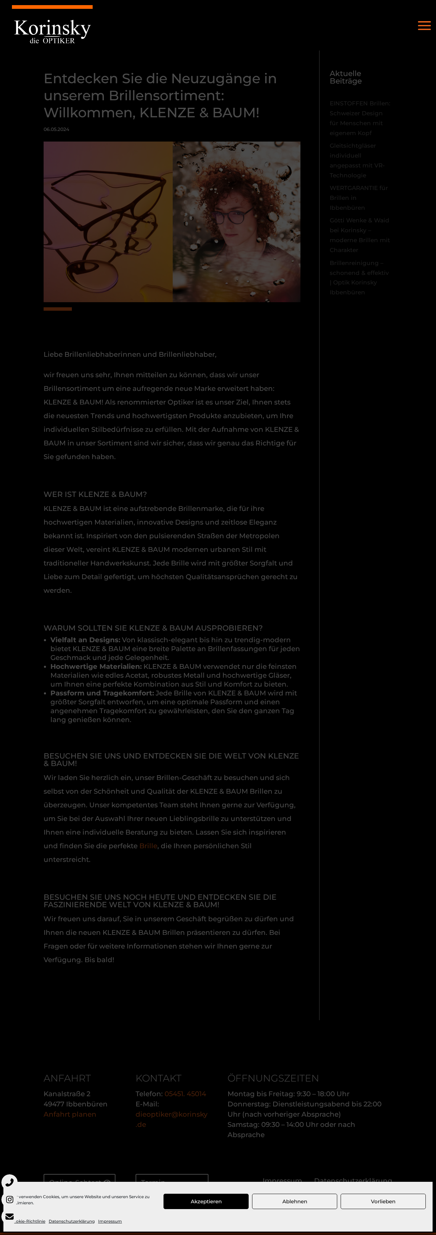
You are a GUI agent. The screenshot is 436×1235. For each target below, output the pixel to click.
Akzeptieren (206, 1201)
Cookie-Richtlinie (27, 1221)
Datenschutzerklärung (72, 1221)
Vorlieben (383, 1201)
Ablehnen (294, 1201)
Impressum (110, 1221)
